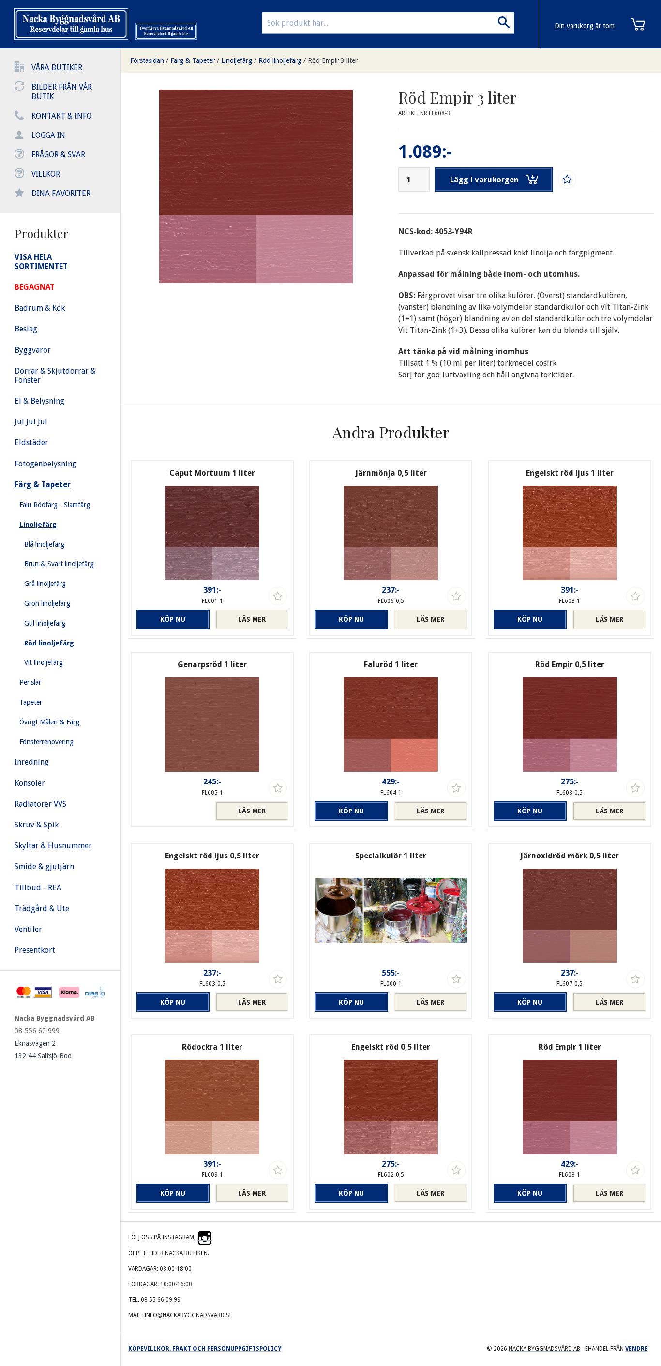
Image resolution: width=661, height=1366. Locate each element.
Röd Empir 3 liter (333, 60)
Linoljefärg (236, 60)
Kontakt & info (61, 115)
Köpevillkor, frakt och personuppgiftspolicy (204, 1348)
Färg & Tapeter (192, 60)
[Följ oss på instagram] (204, 1237)
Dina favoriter (60, 193)
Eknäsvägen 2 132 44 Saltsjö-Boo (43, 1049)
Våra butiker (56, 67)
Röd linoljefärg (279, 60)
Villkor (45, 174)
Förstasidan (147, 60)
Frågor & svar (58, 154)
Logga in (48, 135)
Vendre (636, 1348)
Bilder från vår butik (61, 91)
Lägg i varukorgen (484, 179)
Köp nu (172, 619)
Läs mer (252, 619)
